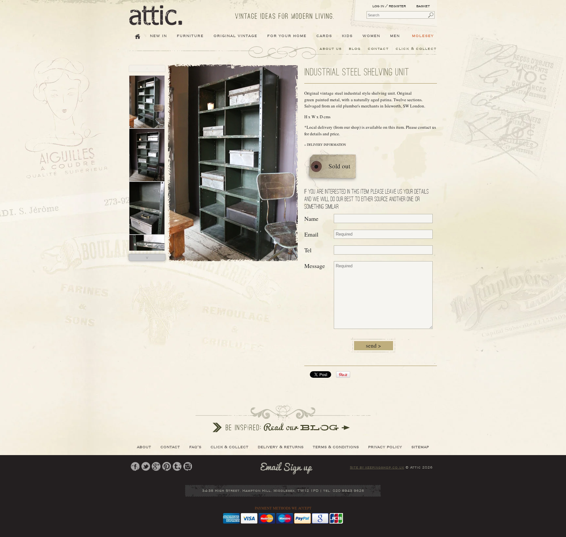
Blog (355, 48)
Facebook (135, 466)
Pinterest (166, 466)
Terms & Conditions (336, 447)
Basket (423, 6)
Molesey (423, 36)
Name (311, 218)
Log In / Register (389, 6)
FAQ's (195, 447)
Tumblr (177, 466)
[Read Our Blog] (283, 418)
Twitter (145, 466)
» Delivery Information (325, 144)
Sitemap (420, 447)
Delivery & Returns (281, 447)
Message (314, 266)
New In (158, 36)
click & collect (416, 48)
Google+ (156, 466)
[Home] (155, 21)
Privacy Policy (385, 447)
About (144, 447)
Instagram (187, 466)
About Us (331, 48)
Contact (378, 48)
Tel (307, 250)
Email (311, 234)
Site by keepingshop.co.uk (377, 467)
